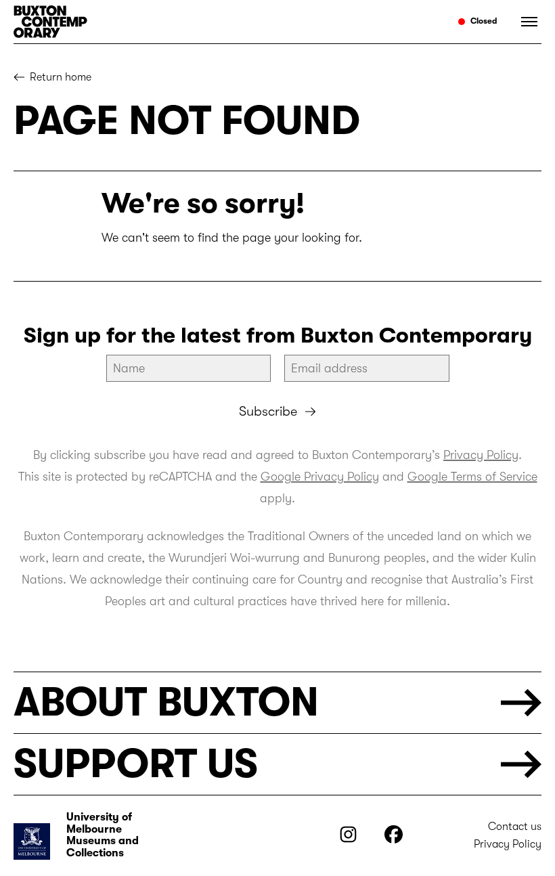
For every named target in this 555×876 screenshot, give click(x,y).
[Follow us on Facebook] (393, 839)
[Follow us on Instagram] (348, 839)
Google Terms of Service (472, 476)
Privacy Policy (480, 455)
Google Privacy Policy (320, 476)
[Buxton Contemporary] (140, 21)
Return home (60, 77)
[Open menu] (524, 21)
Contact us (514, 826)
